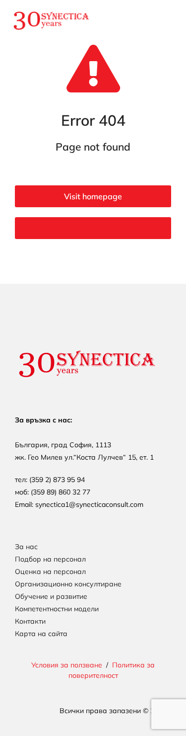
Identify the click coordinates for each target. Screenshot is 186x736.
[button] (161, 21)
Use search (93, 228)
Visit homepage (93, 196)
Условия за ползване (66, 664)
